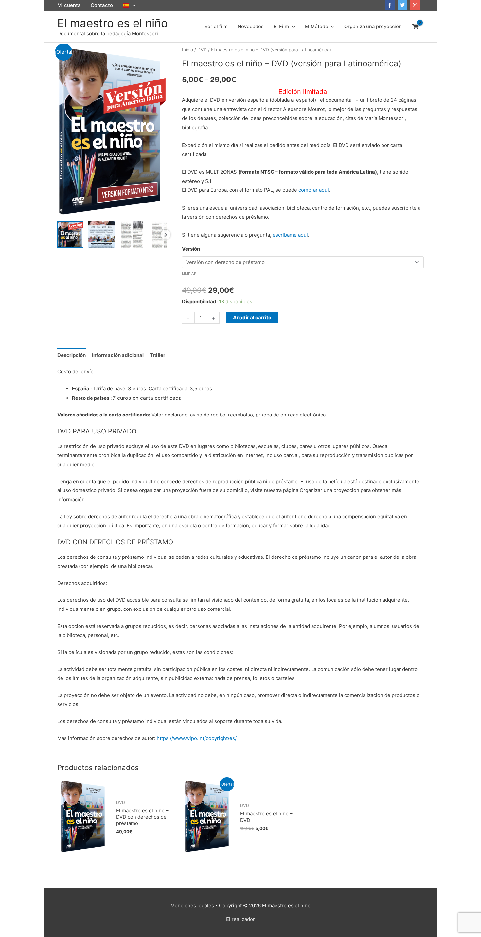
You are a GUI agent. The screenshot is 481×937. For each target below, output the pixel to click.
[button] (129, 5)
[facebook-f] (390, 5)
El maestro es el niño (112, 23)
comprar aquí (313, 190)
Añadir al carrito (252, 317)
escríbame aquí (290, 235)
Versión (191, 249)
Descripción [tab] (71, 355)
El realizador (240, 919)
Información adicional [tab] (118, 355)
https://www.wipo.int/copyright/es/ (197, 738)
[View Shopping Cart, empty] (415, 27)
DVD (202, 49)
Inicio (187, 49)
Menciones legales (192, 905)
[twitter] (403, 5)
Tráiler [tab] (157, 355)
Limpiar (189, 273)
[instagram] (415, 5)
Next (165, 234)
